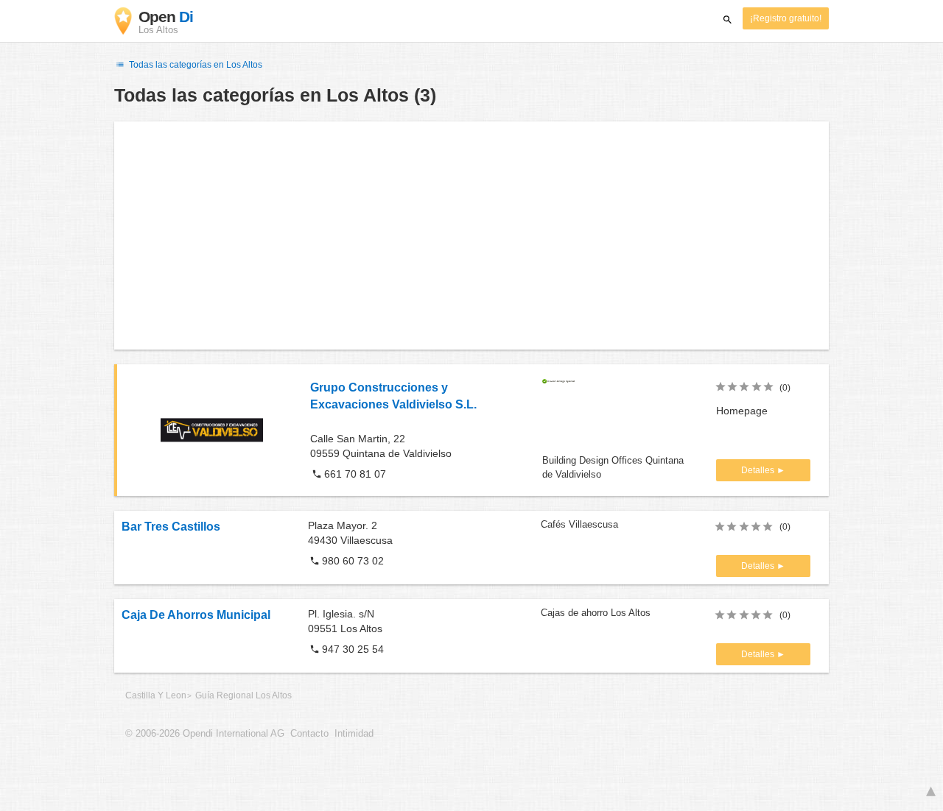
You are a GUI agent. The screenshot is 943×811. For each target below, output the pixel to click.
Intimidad (354, 734)
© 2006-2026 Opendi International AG (204, 734)
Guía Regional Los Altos (243, 695)
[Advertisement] (471, 235)
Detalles (759, 470)
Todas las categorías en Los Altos (194, 65)
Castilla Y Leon (155, 695)
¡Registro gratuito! (785, 18)
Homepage (742, 411)
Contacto (309, 734)
